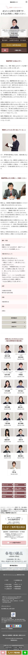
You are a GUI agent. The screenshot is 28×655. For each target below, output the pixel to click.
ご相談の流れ (17, 50)
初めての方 (5, 485)
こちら (21, 536)
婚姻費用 (18, 322)
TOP (7, 580)
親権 (16, 493)
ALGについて (18, 584)
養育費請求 (18, 318)
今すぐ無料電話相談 (14, 45)
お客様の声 (9, 588)
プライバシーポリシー (6, 606)
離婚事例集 (18, 586)
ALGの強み (9, 584)
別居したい (18, 496)
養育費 (4, 496)
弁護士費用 (9, 586)
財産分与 (18, 326)
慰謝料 (16, 485)
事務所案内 (14, 565)
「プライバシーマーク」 (18, 620)
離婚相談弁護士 (14, 640)
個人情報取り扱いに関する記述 (7, 608)
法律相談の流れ (18, 581)
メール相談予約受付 (15, 542)
